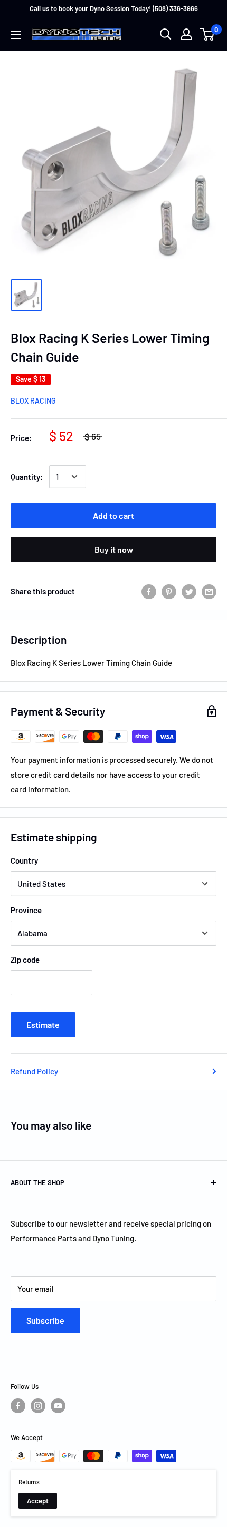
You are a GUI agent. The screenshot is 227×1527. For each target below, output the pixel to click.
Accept (38, 1500)
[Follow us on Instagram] (38, 1405)
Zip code (25, 959)
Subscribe (45, 1320)
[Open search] (166, 34)
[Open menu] (16, 35)
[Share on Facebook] (148, 591)
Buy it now (113, 549)
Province (26, 910)
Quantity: (27, 477)
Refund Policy (34, 1071)
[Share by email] (209, 591)
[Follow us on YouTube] (58, 1405)
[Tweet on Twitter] (189, 591)
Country (24, 860)
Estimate (43, 1025)
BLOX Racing (33, 400)
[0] (207, 34)
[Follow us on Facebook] (18, 1405)
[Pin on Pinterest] (169, 591)
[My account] (186, 34)
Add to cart (113, 516)
